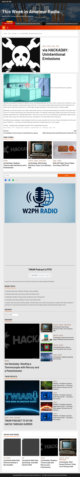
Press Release (17, 417)
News (50, 127)
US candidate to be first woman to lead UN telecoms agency (21, 132)
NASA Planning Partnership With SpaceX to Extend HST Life (59, 132)
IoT (40, 127)
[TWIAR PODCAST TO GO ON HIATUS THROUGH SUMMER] (22, 397)
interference (27, 127)
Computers (30, 160)
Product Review (42, 160)
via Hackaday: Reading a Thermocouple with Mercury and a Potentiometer (48, 23)
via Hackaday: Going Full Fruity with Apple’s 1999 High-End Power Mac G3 (63, 338)
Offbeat (57, 46)
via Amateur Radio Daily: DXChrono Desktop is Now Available (21, 291)
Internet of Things (35, 127)
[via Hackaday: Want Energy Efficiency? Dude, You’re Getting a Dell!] (40, 150)
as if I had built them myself (23, 114)
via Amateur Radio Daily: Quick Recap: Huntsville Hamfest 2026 (22, 294)
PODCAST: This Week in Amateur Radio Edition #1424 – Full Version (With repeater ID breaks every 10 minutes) (63, 386)
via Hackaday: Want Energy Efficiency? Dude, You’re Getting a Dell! (39, 165)
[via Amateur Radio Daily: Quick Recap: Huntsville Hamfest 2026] (30, 447)
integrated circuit (19, 127)
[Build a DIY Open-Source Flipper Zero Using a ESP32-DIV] (64, 150)
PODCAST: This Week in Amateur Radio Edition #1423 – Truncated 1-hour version (63, 417)
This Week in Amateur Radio (31, 11)
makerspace (45, 127)
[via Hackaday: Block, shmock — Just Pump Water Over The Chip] (46, 347)
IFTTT (13, 127)
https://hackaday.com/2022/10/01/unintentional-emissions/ (31, 125)
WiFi (54, 127)
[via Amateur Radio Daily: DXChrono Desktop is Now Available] (12, 447)
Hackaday (49, 46)
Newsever (56, 475)
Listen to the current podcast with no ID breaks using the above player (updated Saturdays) (29, 281)
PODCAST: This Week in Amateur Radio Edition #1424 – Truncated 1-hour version (63, 396)
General (44, 46)
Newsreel (59, 160)
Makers (53, 46)
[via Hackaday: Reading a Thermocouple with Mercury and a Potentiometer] (15, 150)
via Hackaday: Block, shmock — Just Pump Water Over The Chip (62, 348)
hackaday (9, 127)
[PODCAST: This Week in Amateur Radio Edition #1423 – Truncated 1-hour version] (46, 417)
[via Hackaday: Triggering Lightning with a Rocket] (46, 357)
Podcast (11, 417)
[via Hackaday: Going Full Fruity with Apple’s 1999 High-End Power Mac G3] (46, 337)
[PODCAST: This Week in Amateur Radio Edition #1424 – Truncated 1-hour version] (46, 396)
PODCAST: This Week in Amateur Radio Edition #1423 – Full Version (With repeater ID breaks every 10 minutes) (62, 407)
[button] (7, 28)
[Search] (77, 27)
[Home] (4, 28)
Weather (60, 354)
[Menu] (7, 28)
